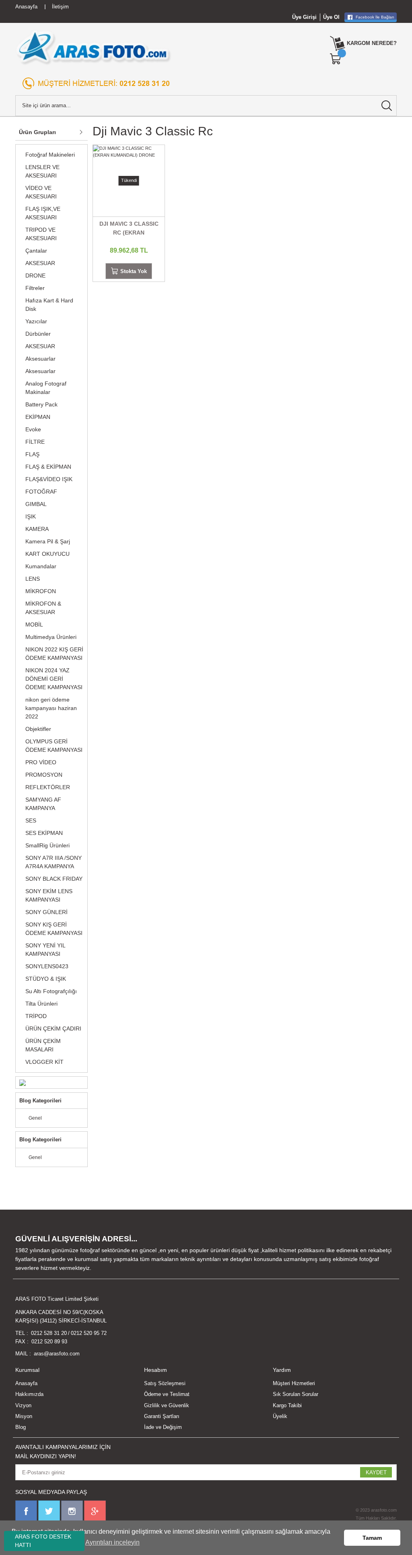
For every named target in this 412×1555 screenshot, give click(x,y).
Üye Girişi (304, 17)
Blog (20, 1427)
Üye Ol (331, 17)
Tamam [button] (372, 1538)
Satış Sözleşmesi (164, 1383)
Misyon (23, 1416)
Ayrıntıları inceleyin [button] (112, 1542)
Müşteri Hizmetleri (294, 1383)
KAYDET (376, 1472)
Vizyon (23, 1405)
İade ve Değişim (163, 1427)
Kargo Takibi (287, 1405)
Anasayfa (26, 1383)
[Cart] (336, 59)
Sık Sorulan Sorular (295, 1394)
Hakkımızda (29, 1394)
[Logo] (93, 47)
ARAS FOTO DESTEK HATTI (43, 1540)
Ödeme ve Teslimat (167, 1394)
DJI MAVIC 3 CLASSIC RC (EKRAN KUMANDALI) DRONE (129, 228)
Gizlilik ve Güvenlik (166, 1405)
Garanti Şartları (161, 1416)
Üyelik (280, 1416)
